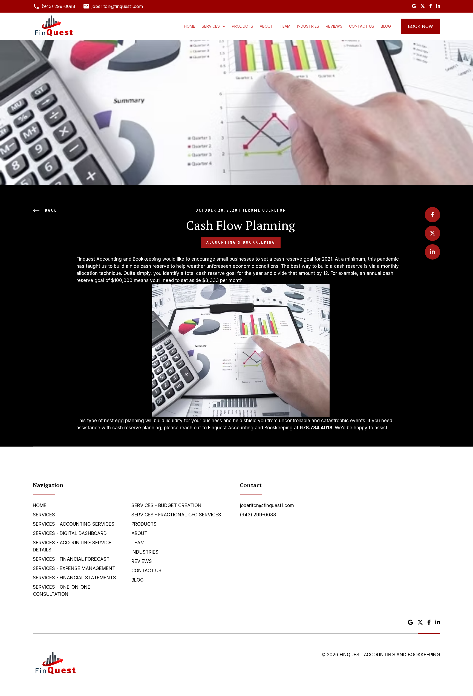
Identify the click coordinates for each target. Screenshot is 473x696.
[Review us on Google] (414, 6)
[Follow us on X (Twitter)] (422, 6)
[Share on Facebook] (432, 214)
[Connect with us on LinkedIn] (438, 6)
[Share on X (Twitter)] (432, 233)
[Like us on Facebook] (430, 6)
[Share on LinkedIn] (432, 252)
